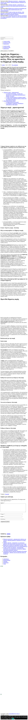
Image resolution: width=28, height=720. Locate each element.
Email (2, 516)
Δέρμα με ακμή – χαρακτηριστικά (11, 92)
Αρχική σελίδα (6, 41)
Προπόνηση (5, 562)
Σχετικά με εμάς (6, 42)
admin (3, 65)
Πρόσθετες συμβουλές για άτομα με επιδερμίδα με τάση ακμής (14, 104)
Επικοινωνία (6, 43)
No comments (15, 65)
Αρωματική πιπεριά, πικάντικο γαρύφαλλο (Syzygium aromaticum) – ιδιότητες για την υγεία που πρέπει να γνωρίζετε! (14, 17)
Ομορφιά (7, 494)
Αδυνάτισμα (6, 559)
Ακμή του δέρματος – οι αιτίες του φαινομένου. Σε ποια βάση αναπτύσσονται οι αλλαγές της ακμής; (15, 95)
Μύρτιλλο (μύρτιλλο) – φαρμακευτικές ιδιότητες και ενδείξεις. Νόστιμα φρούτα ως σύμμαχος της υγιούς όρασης (13, 2)
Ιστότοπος (3, 519)
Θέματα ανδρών (6, 560)
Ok (12, 718)
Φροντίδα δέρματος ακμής (9, 101)
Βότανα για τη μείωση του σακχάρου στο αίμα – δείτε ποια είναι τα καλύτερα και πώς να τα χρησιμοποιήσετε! (13, 9)
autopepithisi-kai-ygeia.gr (14, 713)
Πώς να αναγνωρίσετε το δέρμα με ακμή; (16, 97)
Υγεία (4, 563)
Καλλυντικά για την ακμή (12, 102)
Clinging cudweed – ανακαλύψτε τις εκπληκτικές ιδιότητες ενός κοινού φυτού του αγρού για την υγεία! (13, 6)
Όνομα (2, 514)
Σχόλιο (2, 502)
